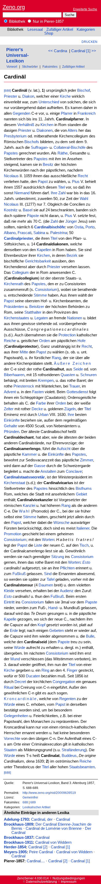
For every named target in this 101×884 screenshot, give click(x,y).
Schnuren (88, 375)
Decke (37, 409)
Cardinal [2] (37, 847)
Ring (45, 670)
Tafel (50, 579)
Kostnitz (11, 210)
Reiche (10, 341)
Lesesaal (35, 29)
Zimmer (86, 460)
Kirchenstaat (14, 483)
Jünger (71, 221)
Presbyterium (15, 136)
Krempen (46, 380)
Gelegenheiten (16, 716)
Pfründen (11, 432)
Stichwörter (30, 66)
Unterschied (49, 102)
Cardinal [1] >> (83, 51)
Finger (72, 670)
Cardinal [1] (60, 847)
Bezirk (72, 255)
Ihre (54, 193)
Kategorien (86, 29)
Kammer (29, 454)
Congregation (64, 682)
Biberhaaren (14, 375)
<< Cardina (57, 51)
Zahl (62, 193)
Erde (14, 631)
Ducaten (33, 676)
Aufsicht (63, 449)
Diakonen (45, 130)
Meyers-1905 (15, 852)
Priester (10, 96)
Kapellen (44, 250)
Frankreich (86, 113)
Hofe (81, 341)
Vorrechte (12, 738)
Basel (27, 210)
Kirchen (46, 125)
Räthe (62, 153)
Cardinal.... (36, 861)
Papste (91, 602)
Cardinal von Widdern (53, 842)
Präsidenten (14, 307)
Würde (19, 648)
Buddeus (69, 756)
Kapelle (10, 619)
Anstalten (48, 471)
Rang (56, 358)
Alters (72, 130)
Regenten (67, 699)
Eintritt (9, 602)
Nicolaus (11, 176)
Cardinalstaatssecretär (24, 477)
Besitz (48, 164)
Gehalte (10, 426)
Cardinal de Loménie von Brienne (54, 828)
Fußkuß (19, 574)
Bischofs (31, 142)
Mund (15, 659)
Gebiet (81, 494)
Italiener (82, 528)
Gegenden (21, 113)
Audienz (67, 591)
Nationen (74, 318)
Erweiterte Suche (85, 9)
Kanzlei (29, 505)
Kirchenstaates (16, 318)
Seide (78, 369)
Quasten (68, 375)
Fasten (38, 392)
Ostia (78, 227)
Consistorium (46, 290)
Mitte (24, 352)
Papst (43, 182)
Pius (76, 182)
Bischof (83, 90)
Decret (20, 682)
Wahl (84, 199)
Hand (52, 608)
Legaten (41, 318)
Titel (61, 187)
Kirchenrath (13, 284)
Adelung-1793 (16, 819)
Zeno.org (14, 7)
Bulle (90, 636)
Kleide (9, 591)
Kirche (65, 96)
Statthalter (32, 312)
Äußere (62, 363)
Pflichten (67, 568)
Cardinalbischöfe (49, 227)
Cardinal (63, 819)
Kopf (41, 625)
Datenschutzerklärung (41, 881)
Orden (44, 341)
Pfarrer (67, 113)
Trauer (74, 386)
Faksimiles (49, 66)
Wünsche (61, 523)
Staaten (10, 750)
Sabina (39, 233)
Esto (86, 562)
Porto (90, 227)
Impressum (68, 881)
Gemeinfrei (30, 797)
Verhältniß (25, 125)
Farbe (41, 403)
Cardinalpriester (18, 238)
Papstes (11, 153)
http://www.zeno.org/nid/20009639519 (49, 792)
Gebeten (56, 631)
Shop (48, 33)
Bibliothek (16, 21)
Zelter (8, 409)
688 (25, 802)
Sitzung (57, 557)
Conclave (74, 471)
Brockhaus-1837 (18, 837)
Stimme (40, 295)
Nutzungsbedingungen (69, 878)
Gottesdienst (77, 392)
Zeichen (82, 363)
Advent (10, 392)
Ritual (8, 687)
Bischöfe (78, 147)
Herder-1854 (15, 847)
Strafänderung (73, 750)
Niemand (22, 193)
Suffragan (39, 147)
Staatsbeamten (82, 767)
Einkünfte (12, 420)
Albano (10, 233)
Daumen (46, 585)
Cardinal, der (42, 819)
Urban (43, 415)
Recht (83, 176)
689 (33, 802)
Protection (67, 335)
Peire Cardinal (41, 852)
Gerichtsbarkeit (38, 261)
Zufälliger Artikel (59, 29)
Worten (48, 540)
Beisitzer (36, 307)
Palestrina (58, 233)
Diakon (28, 96)
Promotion (12, 534)
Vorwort (11, 66)
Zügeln (70, 409)
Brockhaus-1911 (18, 842)
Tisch (84, 545)
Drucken (89, 41)
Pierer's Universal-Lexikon (17, 55)
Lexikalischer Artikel (37, 807)
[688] (7, 90)
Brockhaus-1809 (18, 824)
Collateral (61, 147)
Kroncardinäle (20, 699)
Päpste (33, 216)
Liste (38, 545)
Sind (48, 574)
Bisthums (84, 488)
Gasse (39, 466)
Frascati (24, 233)
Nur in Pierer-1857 (48, 21)
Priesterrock (23, 386)
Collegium (20, 272)
